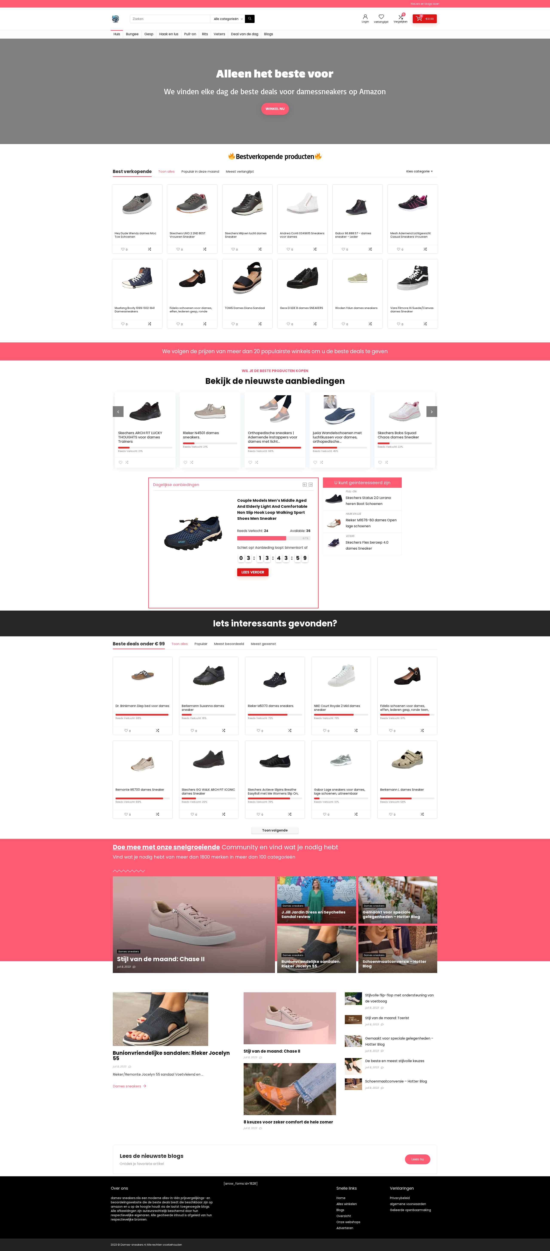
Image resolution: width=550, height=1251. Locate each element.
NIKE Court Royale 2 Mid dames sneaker (337, 708)
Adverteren (344, 1228)
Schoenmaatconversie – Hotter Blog (396, 1081)
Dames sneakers (127, 1086)
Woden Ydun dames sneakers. (356, 308)
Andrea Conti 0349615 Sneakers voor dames (302, 235)
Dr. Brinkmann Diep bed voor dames (142, 706)
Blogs (268, 34)
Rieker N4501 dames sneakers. (136, 435)
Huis (116, 34)
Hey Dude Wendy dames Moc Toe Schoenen (135, 235)
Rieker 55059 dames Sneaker (266, 500)
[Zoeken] (250, 19)
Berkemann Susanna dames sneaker (203, 708)
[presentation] (118, 411)
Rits (205, 34)
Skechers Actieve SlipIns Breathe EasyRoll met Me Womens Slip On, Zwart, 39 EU (273, 793)
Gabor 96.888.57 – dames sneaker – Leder (353, 235)
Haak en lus (168, 34)
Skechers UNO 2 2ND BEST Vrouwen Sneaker (187, 235)
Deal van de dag (244, 34)
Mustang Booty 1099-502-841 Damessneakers (135, 309)
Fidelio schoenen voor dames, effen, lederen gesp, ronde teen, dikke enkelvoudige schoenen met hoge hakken (191, 313)
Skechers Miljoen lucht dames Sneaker (246, 235)
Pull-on (190, 34)
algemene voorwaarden (408, 1204)
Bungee (132, 34)
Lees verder (252, 554)
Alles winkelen (346, 1204)
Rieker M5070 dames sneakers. (271, 706)
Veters (219, 34)
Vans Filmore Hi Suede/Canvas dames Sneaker (412, 309)
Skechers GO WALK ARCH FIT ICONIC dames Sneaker (208, 791)
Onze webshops (348, 1222)
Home (340, 1198)
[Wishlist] (381, 17)
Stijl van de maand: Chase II (272, 1051)
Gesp (148, 34)
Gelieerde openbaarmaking (410, 1210)
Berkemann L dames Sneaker (402, 789)
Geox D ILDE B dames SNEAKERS (301, 308)
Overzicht (343, 1216)
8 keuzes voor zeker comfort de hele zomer (288, 1122)
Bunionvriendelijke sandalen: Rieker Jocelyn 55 (171, 1055)
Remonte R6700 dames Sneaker (140, 789)
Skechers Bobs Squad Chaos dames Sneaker (333, 435)
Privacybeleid (400, 1198)
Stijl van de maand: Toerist (387, 1017)
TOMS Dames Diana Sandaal (245, 308)
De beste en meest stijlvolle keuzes (394, 1060)
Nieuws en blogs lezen (425, 4)
